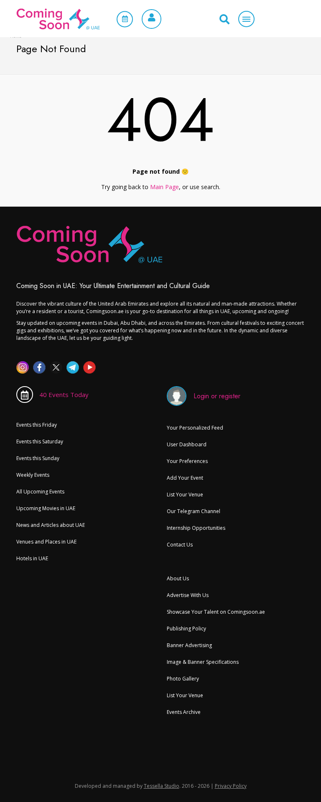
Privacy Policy (231, 785)
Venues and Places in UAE (46, 541)
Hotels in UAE (32, 558)
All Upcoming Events (40, 491)
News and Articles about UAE (50, 525)
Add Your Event (185, 477)
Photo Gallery (183, 678)
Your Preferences (187, 461)
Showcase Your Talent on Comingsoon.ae (216, 611)
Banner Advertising (189, 645)
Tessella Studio (161, 785)
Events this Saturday (39, 441)
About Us (178, 578)
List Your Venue (185, 494)
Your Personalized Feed (195, 427)
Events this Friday (36, 424)
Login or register (217, 396)
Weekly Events (32, 474)
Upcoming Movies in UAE (45, 508)
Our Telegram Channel (193, 511)
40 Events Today (64, 394)
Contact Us (180, 544)
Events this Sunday (37, 458)
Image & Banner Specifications (203, 661)
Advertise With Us (188, 595)
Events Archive (184, 712)
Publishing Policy (186, 628)
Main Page (164, 187)
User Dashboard (186, 444)
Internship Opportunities (196, 527)
